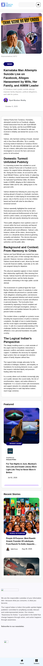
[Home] (22, 660)
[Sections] (6, 659)
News (9, 64)
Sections (7, 664)
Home (22, 663)
